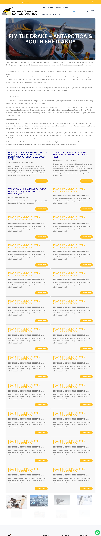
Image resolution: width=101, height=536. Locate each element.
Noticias (57, 14)
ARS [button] (82, 11)
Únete (98, 11)
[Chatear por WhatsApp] (97, 532)
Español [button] (77, 11)
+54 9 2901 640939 (11, 2)
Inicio (44, 7)
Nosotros (45, 14)
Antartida (65, 7)
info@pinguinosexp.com (25, 2)
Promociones (57, 7)
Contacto (51, 14)
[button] (87, 11)
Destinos (49, 7)
